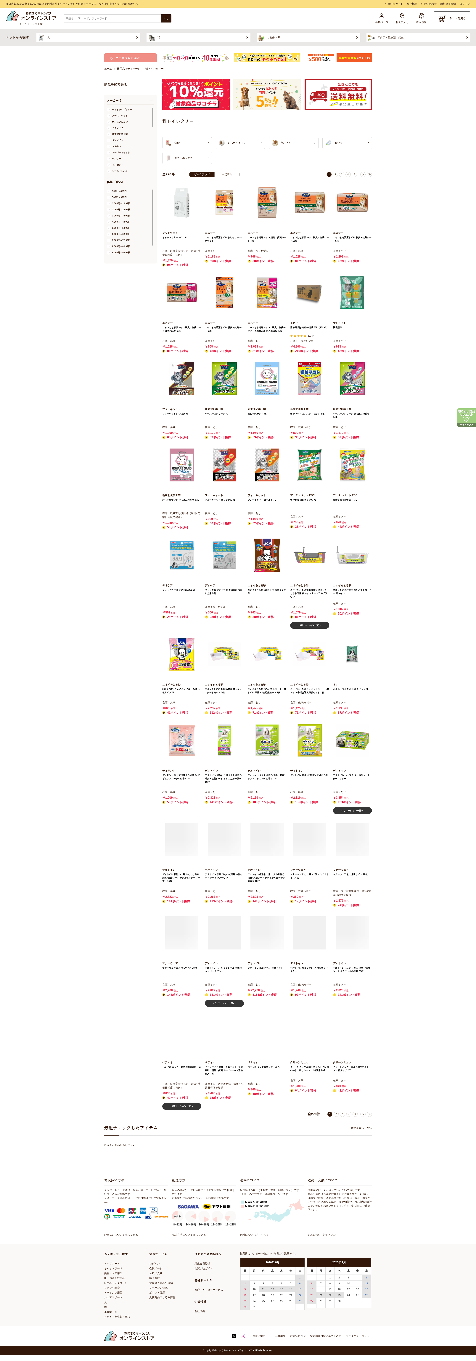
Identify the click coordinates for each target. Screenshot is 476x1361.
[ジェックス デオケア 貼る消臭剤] (181, 555)
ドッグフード (112, 1263)
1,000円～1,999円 (121, 203)
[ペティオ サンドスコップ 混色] (267, 1032)
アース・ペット (120, 115)
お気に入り (155, 1273)
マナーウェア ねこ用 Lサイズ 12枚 (350, 874)
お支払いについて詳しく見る (121, 1234)
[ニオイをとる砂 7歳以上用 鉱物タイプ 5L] (267, 555)
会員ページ (155, 1268)
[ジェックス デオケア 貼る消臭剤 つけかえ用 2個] (224, 555)
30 (245, 1307)
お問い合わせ (429, 3)
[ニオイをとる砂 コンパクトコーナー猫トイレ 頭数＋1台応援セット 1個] (267, 654)
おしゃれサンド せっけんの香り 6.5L (180, 500)
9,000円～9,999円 (121, 252)
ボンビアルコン (120, 121)
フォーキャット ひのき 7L (175, 413)
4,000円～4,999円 (121, 222)
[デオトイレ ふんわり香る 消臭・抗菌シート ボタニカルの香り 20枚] (352, 932)
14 (290, 1289)
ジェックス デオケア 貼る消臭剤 (178, 590)
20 (281, 1295)
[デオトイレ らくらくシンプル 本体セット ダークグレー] (224, 932)
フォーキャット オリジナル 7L (220, 500)
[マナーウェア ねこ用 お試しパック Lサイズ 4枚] (309, 839)
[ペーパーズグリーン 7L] (224, 378)
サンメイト (117, 140)
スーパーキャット (121, 152)
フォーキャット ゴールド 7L (262, 500)
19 (272, 1295)
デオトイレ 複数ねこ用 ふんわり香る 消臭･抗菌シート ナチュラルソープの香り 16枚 (181, 877)
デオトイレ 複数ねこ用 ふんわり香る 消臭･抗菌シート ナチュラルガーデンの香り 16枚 (266, 877)
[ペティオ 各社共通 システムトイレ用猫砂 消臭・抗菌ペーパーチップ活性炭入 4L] (224, 1032)
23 (245, 1301)
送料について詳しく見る (254, 1234)
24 (254, 1301)
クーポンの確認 (158, 1287)
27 (281, 1301)
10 (254, 1289)
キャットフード (113, 1268)
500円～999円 (119, 197)
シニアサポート (113, 1297)
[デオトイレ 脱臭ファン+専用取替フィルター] (309, 932)
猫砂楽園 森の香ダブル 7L (303, 500)
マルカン (116, 146)
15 (299, 1289)
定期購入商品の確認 (161, 1282)
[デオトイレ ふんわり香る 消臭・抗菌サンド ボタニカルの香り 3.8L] (267, 740)
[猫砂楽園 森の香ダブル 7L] (309, 465)
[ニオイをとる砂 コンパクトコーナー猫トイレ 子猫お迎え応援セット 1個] (309, 654)
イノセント (117, 164)
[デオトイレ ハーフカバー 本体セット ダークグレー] (352, 740)
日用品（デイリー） (116, 1282)
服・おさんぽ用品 (114, 1278)
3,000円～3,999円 (121, 215)
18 (263, 1295)
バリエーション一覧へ (310, 625)
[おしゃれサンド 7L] (267, 378)
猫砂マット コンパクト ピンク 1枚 (307, 413)
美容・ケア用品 (113, 1273)
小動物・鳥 (110, 1311)
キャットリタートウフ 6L (175, 237)
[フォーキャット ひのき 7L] (181, 378)
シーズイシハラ (120, 171)
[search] (166, 18)
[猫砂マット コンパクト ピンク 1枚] (309, 378)
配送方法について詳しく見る (189, 1234)
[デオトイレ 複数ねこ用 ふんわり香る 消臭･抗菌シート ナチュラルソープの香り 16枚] (181, 839)
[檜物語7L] (352, 292)
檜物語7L (337, 327)
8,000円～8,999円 (121, 246)
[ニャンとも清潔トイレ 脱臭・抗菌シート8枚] (352, 202)
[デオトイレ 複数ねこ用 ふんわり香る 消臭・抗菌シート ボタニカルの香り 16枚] (224, 740)
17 (254, 1295)
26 (272, 1301)
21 (290, 1295)
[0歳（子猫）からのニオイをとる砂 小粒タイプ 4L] (181, 654)
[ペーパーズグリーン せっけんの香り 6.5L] (352, 378)
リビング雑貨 (112, 1287)
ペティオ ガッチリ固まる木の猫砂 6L (181, 1067)
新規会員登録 (448, 3)
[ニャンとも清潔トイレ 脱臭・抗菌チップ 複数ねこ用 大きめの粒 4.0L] (267, 292)
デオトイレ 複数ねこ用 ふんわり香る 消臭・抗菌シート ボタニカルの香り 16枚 (223, 778)
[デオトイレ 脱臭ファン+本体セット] (267, 932)
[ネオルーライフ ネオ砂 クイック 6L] (352, 654)
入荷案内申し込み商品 (162, 1297)
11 (263, 1289)
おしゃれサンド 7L (257, 413)
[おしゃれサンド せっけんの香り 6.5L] (181, 465)
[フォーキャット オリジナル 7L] (224, 465)
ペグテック (117, 128)
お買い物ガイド (394, 3)
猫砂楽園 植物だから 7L (345, 500)
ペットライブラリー (122, 109)
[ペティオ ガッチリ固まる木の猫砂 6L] (181, 1032)
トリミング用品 (113, 1292)
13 (281, 1289)
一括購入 (227, 174)
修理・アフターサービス (208, 1289)
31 (254, 1307)
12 (272, 1289)
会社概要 (412, 3)
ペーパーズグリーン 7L (216, 413)
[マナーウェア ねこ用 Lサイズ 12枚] (352, 839)
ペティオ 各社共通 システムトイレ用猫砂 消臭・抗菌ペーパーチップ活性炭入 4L (224, 1070)
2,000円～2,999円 (121, 209)
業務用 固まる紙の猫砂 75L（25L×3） (309, 327)
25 (263, 1301)
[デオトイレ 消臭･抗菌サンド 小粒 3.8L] (309, 740)
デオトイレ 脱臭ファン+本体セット (265, 968)
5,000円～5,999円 (121, 228)
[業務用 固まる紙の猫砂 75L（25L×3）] (309, 292)
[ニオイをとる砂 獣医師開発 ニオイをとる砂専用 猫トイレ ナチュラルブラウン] (309, 555)
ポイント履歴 (157, 1292)
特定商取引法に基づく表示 (325, 1335)
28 (290, 1301)
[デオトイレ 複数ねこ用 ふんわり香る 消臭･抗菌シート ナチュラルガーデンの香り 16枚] (267, 839)
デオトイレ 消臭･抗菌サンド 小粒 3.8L (309, 775)
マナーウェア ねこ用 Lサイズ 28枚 (179, 968)
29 (299, 1301)
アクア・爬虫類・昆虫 (117, 1316)
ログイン (465, 3)
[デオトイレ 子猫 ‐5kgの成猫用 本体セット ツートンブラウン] (224, 839)
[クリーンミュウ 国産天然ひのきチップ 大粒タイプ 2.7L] (352, 1032)
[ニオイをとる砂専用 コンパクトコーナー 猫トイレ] (352, 555)
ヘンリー (116, 158)
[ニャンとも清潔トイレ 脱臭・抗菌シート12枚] (309, 202)
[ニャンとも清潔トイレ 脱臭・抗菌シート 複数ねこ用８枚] (181, 292)
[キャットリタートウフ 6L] (181, 202)
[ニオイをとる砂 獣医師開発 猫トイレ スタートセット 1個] (224, 654)
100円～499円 (119, 191)
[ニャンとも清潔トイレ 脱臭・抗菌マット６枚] (224, 292)
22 (299, 1295)
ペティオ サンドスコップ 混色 (263, 1067)
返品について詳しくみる (322, 1234)
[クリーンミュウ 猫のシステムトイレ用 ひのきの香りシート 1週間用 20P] (309, 1032)
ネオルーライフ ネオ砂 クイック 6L (351, 689)
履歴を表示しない (361, 1128)
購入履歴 (154, 1278)
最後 (369, 174)
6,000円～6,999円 (121, 234)
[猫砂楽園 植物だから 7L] (352, 465)
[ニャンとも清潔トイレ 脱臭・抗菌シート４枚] (267, 202)
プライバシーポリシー (359, 1335)
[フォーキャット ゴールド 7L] (267, 465)
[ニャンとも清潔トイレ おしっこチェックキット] (224, 202)
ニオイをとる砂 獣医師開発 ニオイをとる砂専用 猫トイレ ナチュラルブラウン (308, 593)
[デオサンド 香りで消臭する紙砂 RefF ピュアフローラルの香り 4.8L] (181, 740)
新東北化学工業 (120, 134)
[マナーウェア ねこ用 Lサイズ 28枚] (181, 932)
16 (245, 1295)
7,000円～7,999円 (121, 240)
